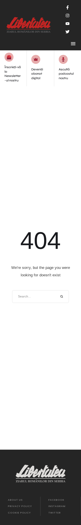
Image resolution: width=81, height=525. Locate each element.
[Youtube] (67, 24)
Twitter (54, 512)
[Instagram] (67, 15)
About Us (15, 500)
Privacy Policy (20, 506)
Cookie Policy (19, 512)
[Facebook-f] (67, 7)
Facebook (56, 500)
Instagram (56, 506)
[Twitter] (67, 32)
